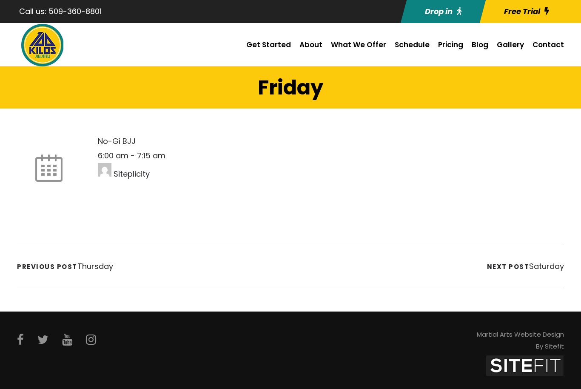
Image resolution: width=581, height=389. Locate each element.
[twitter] (42, 340)
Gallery (510, 45)
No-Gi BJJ (117, 141)
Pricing (450, 45)
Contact (548, 45)
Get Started (268, 45)
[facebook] (20, 340)
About (310, 45)
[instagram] (91, 340)
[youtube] (67, 340)
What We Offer (358, 45)
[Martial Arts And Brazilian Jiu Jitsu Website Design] (525, 364)
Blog (480, 45)
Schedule (412, 45)
